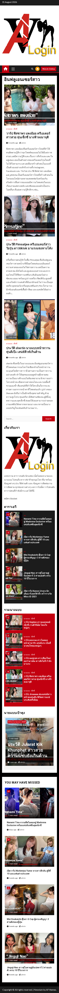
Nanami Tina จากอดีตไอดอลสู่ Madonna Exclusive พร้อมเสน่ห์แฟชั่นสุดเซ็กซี (38, 522)
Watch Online (48, 69)
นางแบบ (9, 129)
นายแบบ (11, 722)
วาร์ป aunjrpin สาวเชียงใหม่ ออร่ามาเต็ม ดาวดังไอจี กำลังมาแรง (37, 661)
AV (25, 516)
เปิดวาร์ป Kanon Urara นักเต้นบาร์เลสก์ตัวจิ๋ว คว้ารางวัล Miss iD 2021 (38, 594)
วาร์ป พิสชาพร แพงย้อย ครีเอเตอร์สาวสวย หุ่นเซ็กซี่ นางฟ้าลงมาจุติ (38, 679)
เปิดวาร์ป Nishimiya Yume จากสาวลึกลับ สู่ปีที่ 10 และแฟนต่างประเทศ (36, 540)
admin (23, 143)
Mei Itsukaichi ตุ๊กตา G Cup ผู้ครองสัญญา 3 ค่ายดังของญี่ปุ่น (37, 558)
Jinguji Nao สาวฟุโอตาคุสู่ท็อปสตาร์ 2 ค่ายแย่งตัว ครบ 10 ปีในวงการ (37, 576)
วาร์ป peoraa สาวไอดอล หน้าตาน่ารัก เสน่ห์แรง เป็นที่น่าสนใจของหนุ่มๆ (37, 643)
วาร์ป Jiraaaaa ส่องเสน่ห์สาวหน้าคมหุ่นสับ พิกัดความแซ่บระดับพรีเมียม (38, 697)
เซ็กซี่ (15, 129)
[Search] (32, 68)
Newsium (38, 989)
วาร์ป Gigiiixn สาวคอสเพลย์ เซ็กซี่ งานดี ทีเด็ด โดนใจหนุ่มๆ (37, 625)
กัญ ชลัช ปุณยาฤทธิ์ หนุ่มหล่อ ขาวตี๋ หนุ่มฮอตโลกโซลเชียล (27, 750)
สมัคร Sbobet (10, 498)
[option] (29, 521)
